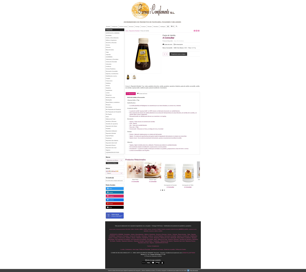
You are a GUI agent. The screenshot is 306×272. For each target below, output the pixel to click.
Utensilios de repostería (112, 123)
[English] (106, 171)
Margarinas (109, 95)
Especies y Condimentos (112, 73)
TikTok (110, 207)
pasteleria (151, 86)
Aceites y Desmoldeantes (112, 37)
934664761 (185, 252)
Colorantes (108, 64)
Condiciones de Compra (157, 249)
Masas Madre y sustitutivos (113, 102)
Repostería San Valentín (112, 140)
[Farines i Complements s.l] (153, 13)
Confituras (108, 66)
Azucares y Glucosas (111, 42)
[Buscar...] (176, 26)
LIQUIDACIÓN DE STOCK (112, 152)
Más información (194, 270)
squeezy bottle (136, 87)
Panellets (108, 128)
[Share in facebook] (194, 30)
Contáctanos (128, 249)
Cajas (107, 52)
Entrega (137, 26)
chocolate (136, 229)
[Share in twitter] (197, 30)
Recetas (150, 26)
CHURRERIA (109, 57)
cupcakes (149, 229)
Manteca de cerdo (110, 97)
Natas (107, 116)
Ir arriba (122, 249)
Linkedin (111, 192)
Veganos (108, 150)
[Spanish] (116, 171)
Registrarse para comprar (178, 54)
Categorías (114, 26)
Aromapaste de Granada (170, 185)
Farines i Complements (153, 246)
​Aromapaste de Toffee (187, 185)
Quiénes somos (123, 26)
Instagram (111, 196)
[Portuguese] (112, 171)
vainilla (161, 86)
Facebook (111, 200)
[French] (108, 171)
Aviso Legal (135, 249)
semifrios (160, 231)
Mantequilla (109, 100)
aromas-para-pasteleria (120, 229)
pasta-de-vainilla (185, 86)
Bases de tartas (110, 49)
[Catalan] (118, 171)
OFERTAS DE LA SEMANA (112, 33)
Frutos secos (109, 80)
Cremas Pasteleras (110, 68)
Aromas (108, 45)
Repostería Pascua (110, 145)
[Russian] (114, 171)
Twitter (110, 188)
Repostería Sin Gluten (111, 126)
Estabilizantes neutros (111, 76)
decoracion (154, 229)
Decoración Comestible (112, 71)
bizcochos (156, 86)
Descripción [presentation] (131, 93)
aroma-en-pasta (112, 229)
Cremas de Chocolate (111, 61)
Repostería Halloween (111, 131)
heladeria (177, 86)
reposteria (172, 86)
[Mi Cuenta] (167, 26)
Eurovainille (169, 47)
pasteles (186, 229)
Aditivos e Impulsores (111, 40)
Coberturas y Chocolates (112, 59)
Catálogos (162, 26)
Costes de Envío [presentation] (143, 93)
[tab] (131, 93)
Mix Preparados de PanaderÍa (113, 111)
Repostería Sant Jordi (111, 143)
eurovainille (192, 86)
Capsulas (108, 54)
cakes (146, 86)
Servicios (131, 26)
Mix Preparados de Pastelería (113, 109)
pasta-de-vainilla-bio (154, 87)
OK (188, 270)
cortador (145, 229)
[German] (109, 171)
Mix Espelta (109, 114)
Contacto (143, 26)
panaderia (166, 86)
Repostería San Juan (111, 147)
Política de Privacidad (144, 249)
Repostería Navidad (111, 133)
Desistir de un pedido (169, 249)
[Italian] (111, 171)
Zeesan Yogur (152, 179)
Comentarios (163, 87)
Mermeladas (109, 107)
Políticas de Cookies (181, 249)
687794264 (192, 252)
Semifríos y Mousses (111, 121)
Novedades (109, 35)
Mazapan (108, 104)
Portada (108, 26)
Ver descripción (179, 44)
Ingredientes (109, 90)
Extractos (108, 47)
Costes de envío (168, 44)
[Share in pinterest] (199, 30)
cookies (141, 229)
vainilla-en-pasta (144, 87)
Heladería (108, 88)
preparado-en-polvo (193, 229)
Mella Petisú (135, 179)
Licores (107, 92)
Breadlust (156, 26)
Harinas (108, 85)
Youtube (111, 203)
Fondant (108, 78)
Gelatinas (108, 83)
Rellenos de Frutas (110, 119)
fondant (159, 229)
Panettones (109, 138)
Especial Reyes (110, 135)
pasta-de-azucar (174, 229)
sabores (156, 231)
